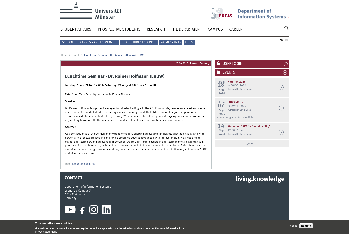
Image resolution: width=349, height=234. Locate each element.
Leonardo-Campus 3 (78, 190)
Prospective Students (119, 30)
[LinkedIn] (106, 211)
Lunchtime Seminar (84, 163)
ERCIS (189, 42)
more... (253, 143)
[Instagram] (93, 211)
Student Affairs (75, 30)
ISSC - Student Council (139, 42)
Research (156, 30)
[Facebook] (82, 211)
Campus (215, 30)
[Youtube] (70, 211)
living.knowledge (260, 179)
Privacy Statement (46, 231)
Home (64, 55)
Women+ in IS (171, 42)
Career (235, 30)
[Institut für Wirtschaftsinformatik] (263, 11)
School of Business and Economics (89, 42)
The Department (186, 30)
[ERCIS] (224, 11)
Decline (306, 225)
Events (76, 55)
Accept (293, 225)
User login (232, 64)
